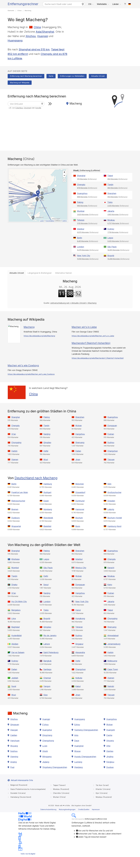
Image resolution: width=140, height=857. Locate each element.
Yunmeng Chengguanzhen (86, 730)
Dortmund (79, 501)
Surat (13, 686)
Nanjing (46, 434)
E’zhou (45, 724)
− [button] (64, 175)
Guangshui (47, 730)
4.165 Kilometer (118, 214)
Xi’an (13, 434)
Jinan (77, 459)
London (80, 247)
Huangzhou (111, 719)
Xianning (14, 756)
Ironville (38, 108)
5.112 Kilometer (87, 223)
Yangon (46, 686)
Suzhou (110, 442)
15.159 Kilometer (88, 259)
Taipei (110, 175)
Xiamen (14, 459)
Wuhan (78, 425)
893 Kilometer (118, 188)
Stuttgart (47, 492)
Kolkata (78, 678)
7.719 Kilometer (118, 232)
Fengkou (110, 762)
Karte (51, 76)
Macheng (29, 327)
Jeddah (14, 678)
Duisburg (15, 518)
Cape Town (112, 669)
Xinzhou (30, 36)
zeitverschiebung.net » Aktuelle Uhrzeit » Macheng (73, 303)
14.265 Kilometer (118, 250)
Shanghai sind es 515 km (34, 49)
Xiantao (109, 751)
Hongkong (80, 618)
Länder (115, 4)
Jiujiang (45, 762)
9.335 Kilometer (118, 241)
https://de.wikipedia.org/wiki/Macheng (39, 336)
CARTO (64, 221)
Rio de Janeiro (49, 635)
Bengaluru (15, 610)
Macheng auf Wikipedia (19, 82)
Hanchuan (14, 740)
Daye (76, 740)
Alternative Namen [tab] (63, 273)
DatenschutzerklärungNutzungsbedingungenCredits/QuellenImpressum (70, 809)
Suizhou (14, 751)
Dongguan (112, 425)
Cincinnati (27, 108)
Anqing (13, 762)
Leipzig (110, 509)
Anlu (76, 735)
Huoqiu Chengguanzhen (85, 756)
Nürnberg (47, 509)
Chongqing (16, 442)
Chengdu (81, 184)
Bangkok (47, 661)
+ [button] (64, 172)
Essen (46, 501)
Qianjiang (78, 767)
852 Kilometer (118, 179)
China (37, 27)
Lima (13, 618)
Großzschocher (114, 492)
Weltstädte (102, 4)
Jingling (109, 756)
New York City (83, 255)
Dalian (78, 451)
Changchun (112, 451)
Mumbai (80, 211)
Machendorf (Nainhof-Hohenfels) (91, 343)
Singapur (79, 644)
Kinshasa (15, 559)
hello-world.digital (28, 854)
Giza (45, 695)
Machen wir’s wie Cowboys (23, 365)
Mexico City (80, 568)
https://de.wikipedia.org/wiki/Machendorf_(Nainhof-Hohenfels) (98, 358)
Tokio (110, 202)
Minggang (47, 756)
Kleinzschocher (18, 501)
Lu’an (44, 746)
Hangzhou (80, 434)
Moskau (111, 220)
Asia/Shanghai (45, 31)
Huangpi (42, 36)
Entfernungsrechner (23, 4)
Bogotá (110, 255)
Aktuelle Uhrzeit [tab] (16, 273)
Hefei (45, 451)
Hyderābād (16, 635)
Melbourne (112, 661)
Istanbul (80, 229)
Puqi (12, 767)
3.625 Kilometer (87, 214)
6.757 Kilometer (118, 223)
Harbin (14, 451)
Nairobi (110, 686)
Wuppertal (16, 526)
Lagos (110, 238)
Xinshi (45, 751)
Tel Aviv (102, 785)
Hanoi (78, 610)
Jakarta (110, 211)
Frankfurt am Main (19, 492)
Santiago (47, 669)
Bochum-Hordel (114, 518)
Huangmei (78, 746)
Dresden (111, 501)
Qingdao (47, 442)
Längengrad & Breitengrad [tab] (39, 273)
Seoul (45, 584)
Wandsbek (48, 518)
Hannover (79, 509)
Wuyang (14, 746)
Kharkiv (102, 789)
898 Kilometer (87, 197)
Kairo (109, 584)
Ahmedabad (112, 635)
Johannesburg (113, 644)
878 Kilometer (87, 188)
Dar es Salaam (17, 652)
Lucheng (78, 762)
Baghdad (15, 627)
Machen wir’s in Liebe (84, 327)
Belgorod (18, 785)
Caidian (13, 735)
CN (89, 4)
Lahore (46, 644)
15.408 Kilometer (119, 259)
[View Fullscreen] (64, 180)
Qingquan (14, 724)
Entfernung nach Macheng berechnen (26, 76)
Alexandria (80, 652)
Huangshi (110, 730)
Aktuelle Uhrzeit (98, 76)
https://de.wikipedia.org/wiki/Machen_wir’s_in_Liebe (93, 336)
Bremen (14, 509)
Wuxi (45, 459)
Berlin (79, 238)
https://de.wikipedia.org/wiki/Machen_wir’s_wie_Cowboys (31, 374)
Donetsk (18, 793)
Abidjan (14, 644)
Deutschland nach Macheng (36, 478)
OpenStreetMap (50, 221)
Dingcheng (47, 735)
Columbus (19, 108)
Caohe (109, 735)
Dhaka (14, 584)
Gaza (28, 789)
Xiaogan (14, 730)
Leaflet (42, 221)
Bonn (77, 526)
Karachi (110, 568)
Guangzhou (82, 193)
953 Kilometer (118, 197)
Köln (109, 484)
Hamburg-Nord (114, 526)
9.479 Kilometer (88, 250)
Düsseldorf (80, 492)
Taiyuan (111, 459)
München (79, 484)
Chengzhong (48, 740)
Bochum (79, 518)
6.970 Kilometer (88, 232)
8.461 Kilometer (87, 241)
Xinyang (110, 740)
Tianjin (110, 184)
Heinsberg (20, 797)
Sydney (110, 229)
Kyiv (101, 793)
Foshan (110, 434)
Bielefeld (47, 526)
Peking (80, 202)
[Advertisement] (102, 40)
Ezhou (77, 724)
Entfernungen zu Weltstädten (72, 76)
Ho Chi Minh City (19, 601)
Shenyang (79, 442)
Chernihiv (60, 793)
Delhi (45, 576)
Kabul (77, 686)
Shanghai (81, 175)
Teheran (80, 220)
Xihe (108, 746)
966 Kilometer (87, 206)
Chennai (47, 678)
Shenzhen (111, 193)
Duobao (110, 767)
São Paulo (112, 247)
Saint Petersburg (50, 652)
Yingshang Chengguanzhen (54, 767)
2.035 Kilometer (118, 206)
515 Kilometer (87, 179)
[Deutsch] (129, 4)
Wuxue (77, 751)
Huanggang (15, 40)
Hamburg (47, 484)
